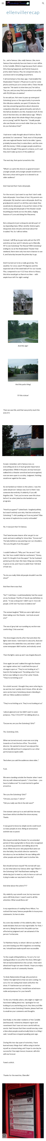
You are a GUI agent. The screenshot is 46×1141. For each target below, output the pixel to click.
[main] (23, 12)
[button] (3, 3)
